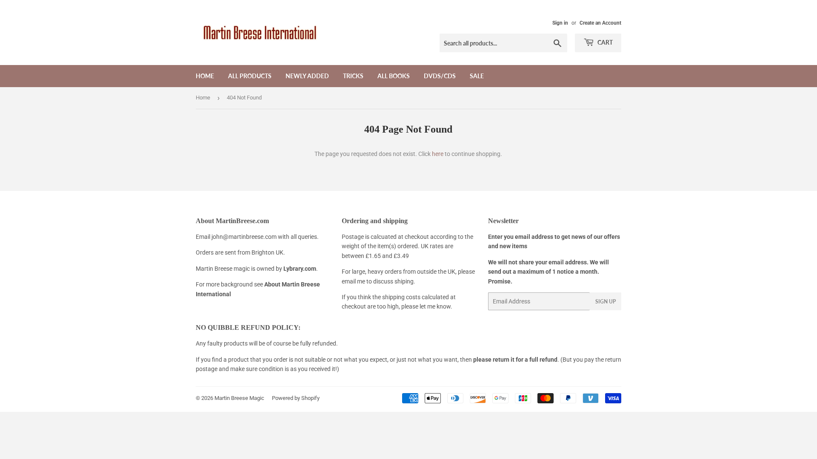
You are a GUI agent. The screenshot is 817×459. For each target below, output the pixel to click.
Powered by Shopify (296, 398)
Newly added (307, 75)
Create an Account (600, 23)
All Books (393, 75)
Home (205, 75)
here (437, 153)
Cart (604, 42)
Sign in (560, 23)
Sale (477, 75)
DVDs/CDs (440, 75)
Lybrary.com (299, 268)
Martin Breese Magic (239, 398)
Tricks (353, 75)
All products (249, 75)
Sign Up (605, 301)
